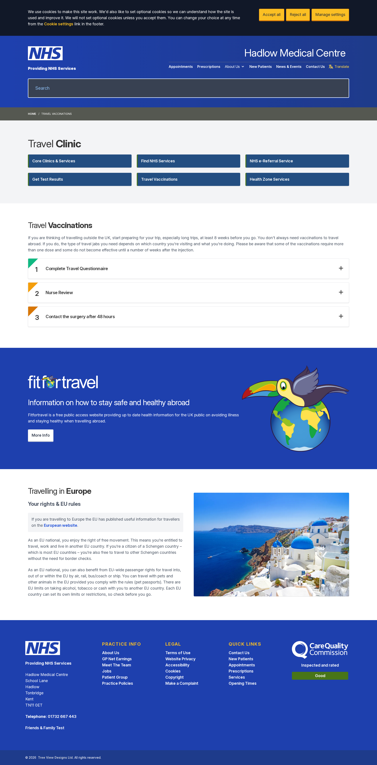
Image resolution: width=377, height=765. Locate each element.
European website (60, 525)
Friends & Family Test (44, 728)
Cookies (173, 671)
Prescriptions (208, 66)
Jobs (106, 671)
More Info (41, 435)
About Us (232, 66)
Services (237, 677)
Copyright (174, 677)
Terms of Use (177, 652)
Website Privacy (180, 659)
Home (32, 113)
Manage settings (330, 14)
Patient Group (115, 677)
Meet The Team (116, 665)
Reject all (298, 14)
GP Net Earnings (117, 659)
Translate (341, 66)
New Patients (260, 66)
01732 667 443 (62, 716)
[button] (80, 161)
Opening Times (243, 683)
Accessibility (177, 665)
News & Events (289, 66)
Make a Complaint (181, 683)
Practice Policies (117, 683)
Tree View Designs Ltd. (56, 757)
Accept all (272, 14)
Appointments (181, 66)
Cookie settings (58, 24)
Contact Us (315, 66)
